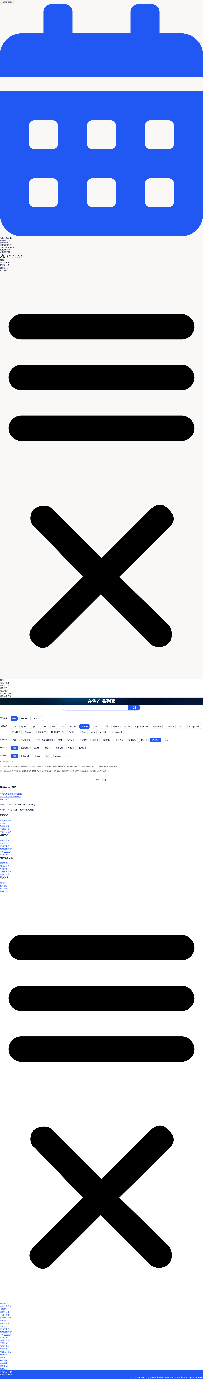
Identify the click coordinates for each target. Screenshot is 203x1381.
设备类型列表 (5, 696)
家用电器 (155, 740)
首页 (2, 259)
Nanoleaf (170, 726)
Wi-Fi (47, 755)
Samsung (29, 732)
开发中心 (4, 834)
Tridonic (72, 732)
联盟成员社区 (5, 871)
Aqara (33, 726)
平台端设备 (26, 739)
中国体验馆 (4, 829)
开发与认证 (4, 265)
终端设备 (59, 747)
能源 (166, 740)
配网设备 (25, 747)
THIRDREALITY (57, 732)
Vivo (93, 732)
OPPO (181, 726)
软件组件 (37, 718)
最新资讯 (4, 267)
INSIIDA (84, 726)
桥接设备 (83, 747)
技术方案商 (4, 846)
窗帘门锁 (107, 740)
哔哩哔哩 (4, 868)
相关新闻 (4, 888)
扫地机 (144, 740)
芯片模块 (4, 843)
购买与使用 (4, 262)
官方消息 (4, 885)
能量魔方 (157, 726)
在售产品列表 (5, 693)
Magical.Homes (141, 726)
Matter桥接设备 (54, 771)
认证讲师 (4, 854)
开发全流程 (4, 840)
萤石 (62, 726)
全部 (14, 718)
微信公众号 (4, 865)
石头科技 (16, 732)
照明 (60, 740)
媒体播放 (132, 740)
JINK (95, 726)
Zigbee (58, 755)
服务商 (3, 823)
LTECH (116, 726)
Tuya (84, 732)
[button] (101, 475)
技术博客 (4, 882)
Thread (37, 755)
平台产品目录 (5, 831)
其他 (68, 755)
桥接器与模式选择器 (44, 740)
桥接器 (71, 747)
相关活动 (4, 891)
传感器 (95, 740)
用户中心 (4, 815)
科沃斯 (44, 726)
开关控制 (83, 740)
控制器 (47, 747)
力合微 (105, 726)
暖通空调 (119, 740)
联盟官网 (4, 863)
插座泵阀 (70, 740)
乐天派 (127, 726)
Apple (23, 726)
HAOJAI (72, 726)
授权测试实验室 (6, 848)
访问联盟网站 (7, 2)
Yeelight (103, 732)
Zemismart (117, 732)
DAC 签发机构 (6, 851)
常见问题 (4, 270)
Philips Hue (194, 726)
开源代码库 (4, 874)
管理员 (37, 747)
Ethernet (25, 755)
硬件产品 (25, 718)
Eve (53, 726)
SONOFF (42, 732)
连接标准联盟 (13, 793)
